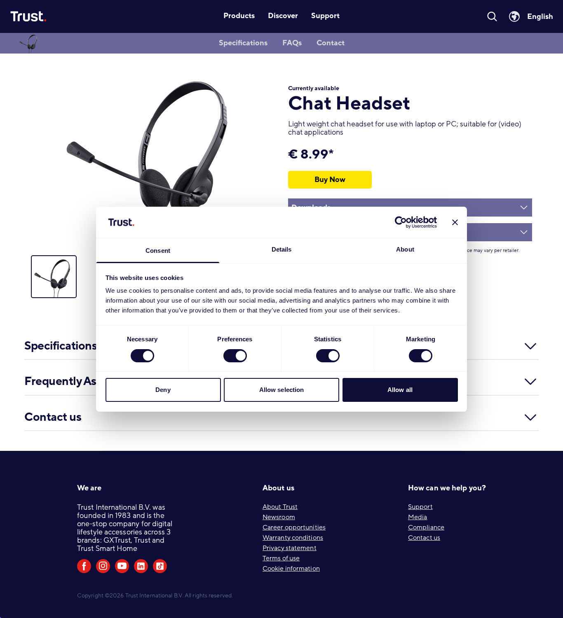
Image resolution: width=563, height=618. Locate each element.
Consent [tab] (157, 250)
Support (420, 506)
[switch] (235, 355)
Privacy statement (290, 548)
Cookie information (291, 568)
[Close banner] (455, 222)
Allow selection (281, 389)
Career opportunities (294, 527)
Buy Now (329, 179)
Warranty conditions (293, 537)
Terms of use (281, 558)
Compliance (426, 527)
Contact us (424, 537)
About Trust (280, 506)
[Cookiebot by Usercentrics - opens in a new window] (401, 222)
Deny (162, 389)
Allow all (400, 389)
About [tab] (405, 249)
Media (417, 517)
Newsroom (279, 517)
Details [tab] (282, 249)
